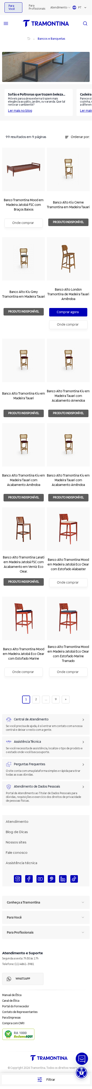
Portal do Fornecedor (15, 1006)
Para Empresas (11, 1017)
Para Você (11, 7)
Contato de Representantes (20, 1012)
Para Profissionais (37, 7)
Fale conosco (17, 852)
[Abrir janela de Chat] (82, 1059)
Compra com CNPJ (13, 1023)
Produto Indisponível (68, 222)
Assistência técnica (21, 863)
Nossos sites (16, 842)
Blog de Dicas (17, 832)
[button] (81, 1072)
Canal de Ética (10, 1000)
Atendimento (58, 7)
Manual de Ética (11, 995)
